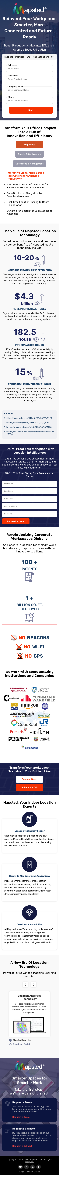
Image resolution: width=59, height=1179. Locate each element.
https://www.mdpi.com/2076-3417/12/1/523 (27, 422)
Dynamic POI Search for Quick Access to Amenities (30, 212)
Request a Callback (22, 1146)
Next (30, 110)
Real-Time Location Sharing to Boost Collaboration (28, 204)
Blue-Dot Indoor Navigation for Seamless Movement (25, 195)
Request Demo (29, 779)
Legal (21, 1172)
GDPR (37, 1172)
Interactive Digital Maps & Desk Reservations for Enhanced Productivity (25, 175)
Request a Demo (15, 521)
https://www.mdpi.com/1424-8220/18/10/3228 (29, 427)
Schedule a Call (29, 787)
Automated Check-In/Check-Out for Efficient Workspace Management (27, 186)
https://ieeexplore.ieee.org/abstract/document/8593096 (30, 433)
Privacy (29, 1172)
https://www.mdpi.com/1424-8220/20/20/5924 (29, 418)
